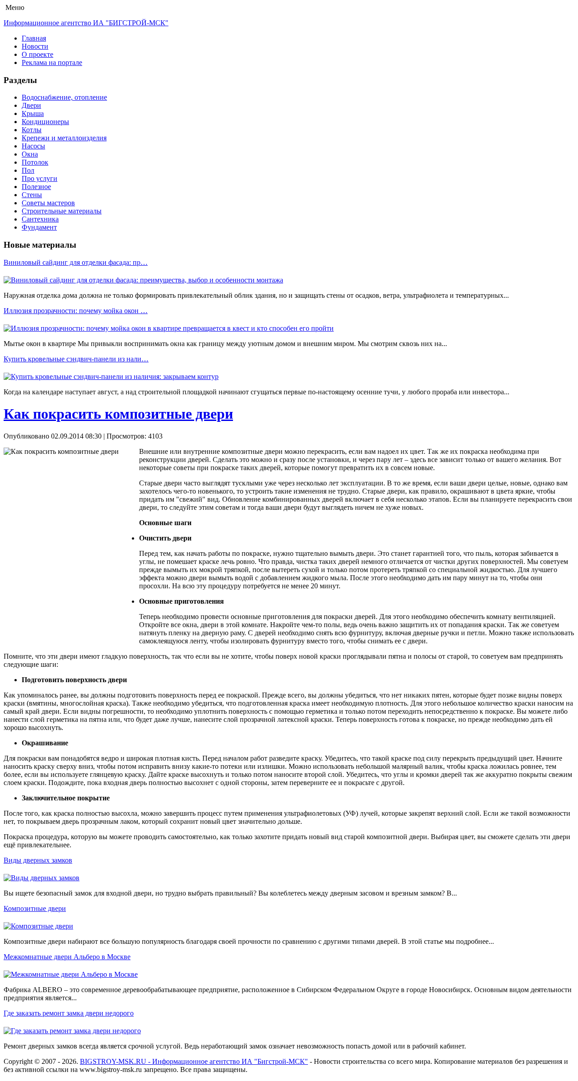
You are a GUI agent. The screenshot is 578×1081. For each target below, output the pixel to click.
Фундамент (39, 227)
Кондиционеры (45, 121)
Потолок (35, 162)
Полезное (36, 186)
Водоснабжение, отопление (64, 97)
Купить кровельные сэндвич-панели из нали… (76, 359)
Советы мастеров (48, 203)
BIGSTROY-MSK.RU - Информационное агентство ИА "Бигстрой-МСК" (194, 1061)
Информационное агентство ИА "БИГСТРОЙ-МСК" (86, 23)
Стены (32, 195)
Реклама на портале (52, 62)
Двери (31, 105)
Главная (34, 38)
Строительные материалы (62, 211)
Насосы (33, 146)
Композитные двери (35, 908)
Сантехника (40, 219)
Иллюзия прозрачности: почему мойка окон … (76, 310)
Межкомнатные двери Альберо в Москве (67, 957)
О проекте (37, 54)
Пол (28, 170)
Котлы (32, 130)
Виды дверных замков (38, 860)
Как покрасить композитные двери (118, 414)
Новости (35, 46)
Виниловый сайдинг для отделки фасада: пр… (76, 262)
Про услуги (39, 178)
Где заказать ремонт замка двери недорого (69, 1013)
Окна (30, 154)
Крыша (33, 113)
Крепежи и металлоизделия (64, 138)
